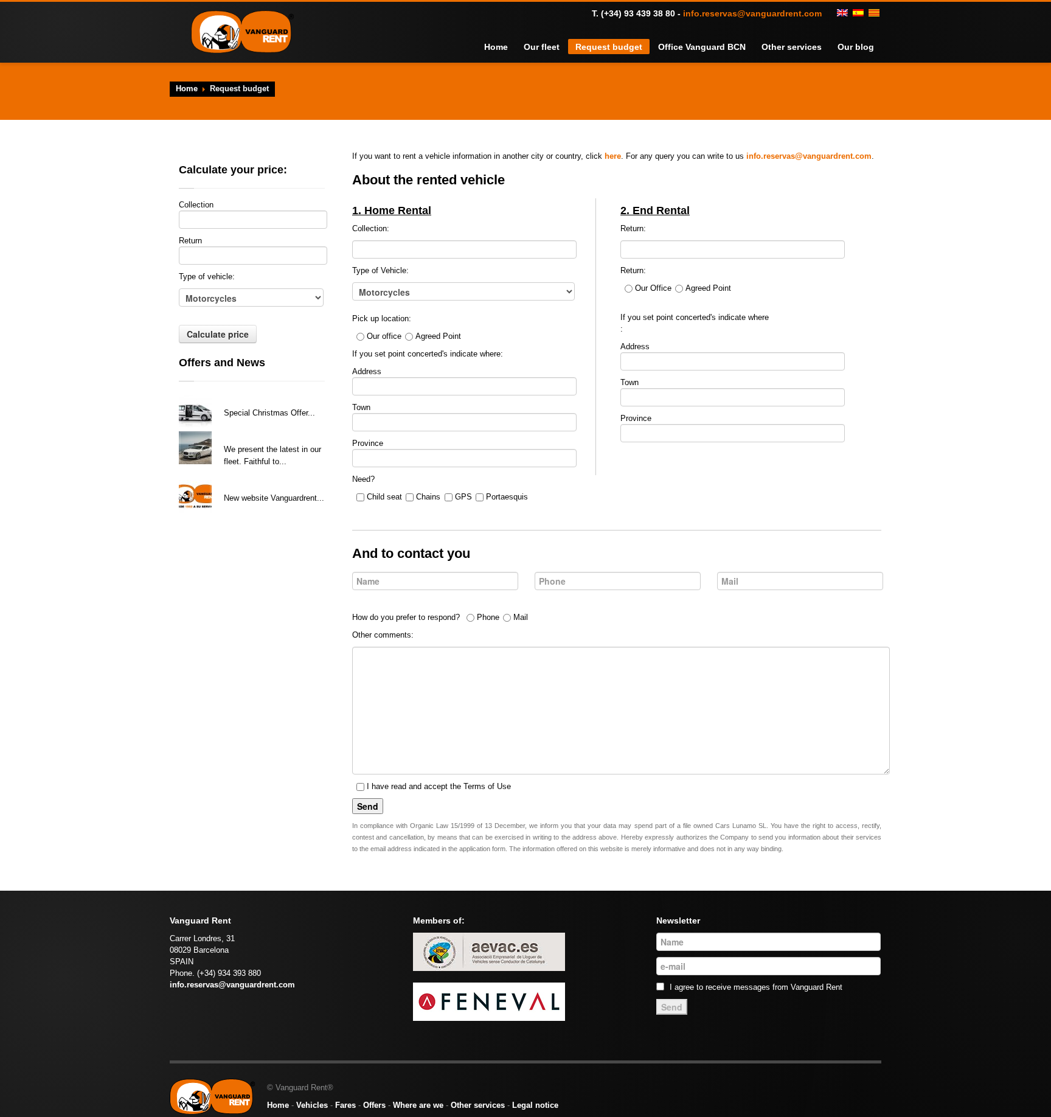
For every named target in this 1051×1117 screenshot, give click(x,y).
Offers (374, 1105)
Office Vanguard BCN (715, 47)
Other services (798, 47)
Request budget (630, 46)
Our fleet (569, 47)
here (613, 156)
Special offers (250, 397)
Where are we (418, 1105)
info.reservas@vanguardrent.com (752, 13)
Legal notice (535, 1105)
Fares (345, 1105)
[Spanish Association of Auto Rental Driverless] (489, 951)
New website (247, 482)
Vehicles (312, 1105)
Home (526, 47)
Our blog (857, 47)
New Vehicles (249, 434)
